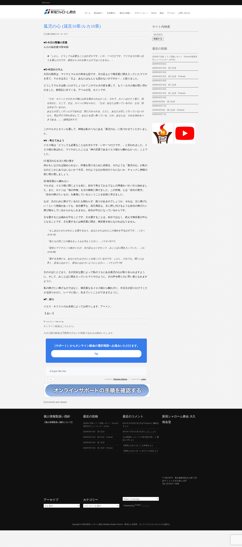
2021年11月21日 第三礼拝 (133, 431)
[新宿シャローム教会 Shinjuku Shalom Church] (60, 15)
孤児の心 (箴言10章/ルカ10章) (72, 26)
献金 (162, 12)
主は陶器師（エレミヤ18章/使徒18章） (138, 437)
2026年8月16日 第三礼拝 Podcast (168, 76)
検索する (158, 39)
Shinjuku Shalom (120, 379)
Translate (145, 505)
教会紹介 (99, 12)
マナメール (59, 321)
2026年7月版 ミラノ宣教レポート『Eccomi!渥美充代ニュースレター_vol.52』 (174, 58)
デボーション (141, 12)
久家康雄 (145, 445)
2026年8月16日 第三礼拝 (165, 67)
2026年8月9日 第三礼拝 (163, 101)
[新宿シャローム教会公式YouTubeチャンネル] (185, 142)
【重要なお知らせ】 (131, 445)
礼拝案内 (111, 12)
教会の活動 (125, 12)
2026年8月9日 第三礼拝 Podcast (168, 109)
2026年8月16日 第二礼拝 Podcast (168, 93)
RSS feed (46, 2)
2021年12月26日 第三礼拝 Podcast (136, 423)
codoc (143, 379)
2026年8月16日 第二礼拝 (165, 84)
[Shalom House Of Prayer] (162, 142)
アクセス (171, 12)
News (154, 12)
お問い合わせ (184, 12)
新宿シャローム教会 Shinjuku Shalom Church (104, 524)
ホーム (88, 12)
